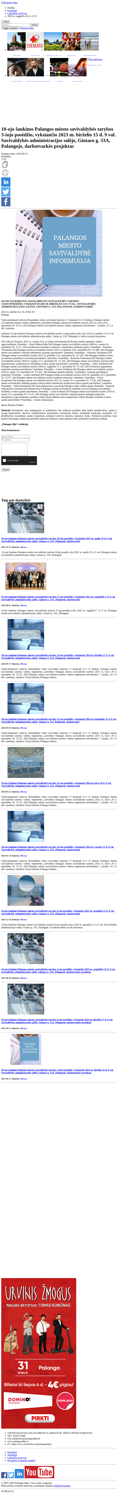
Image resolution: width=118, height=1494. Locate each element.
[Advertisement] (59, 103)
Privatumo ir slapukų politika (21, 1460)
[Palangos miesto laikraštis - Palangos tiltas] (9, 2)
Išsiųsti (5, 470)
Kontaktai (12, 10)
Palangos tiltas (27, 28)
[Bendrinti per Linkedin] (5, 185)
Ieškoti (34, 25)
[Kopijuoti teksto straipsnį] (5, 167)
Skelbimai (12, 1455)
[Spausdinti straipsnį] (5, 176)
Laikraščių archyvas (17, 13)
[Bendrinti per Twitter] (5, 195)
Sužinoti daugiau (62, 1485)
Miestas (23, 547)
